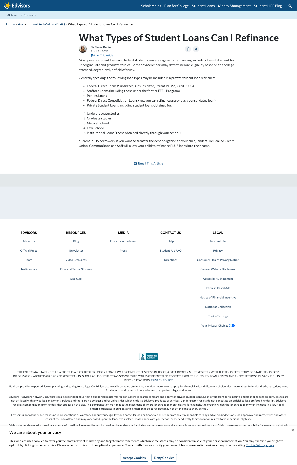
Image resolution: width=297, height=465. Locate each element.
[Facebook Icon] (188, 49)
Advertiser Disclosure (23, 15)
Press (123, 250)
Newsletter (76, 250)
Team (28, 259)
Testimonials (29, 269)
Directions (170, 259)
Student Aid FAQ (170, 250)
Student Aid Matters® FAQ (45, 24)
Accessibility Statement (218, 278)
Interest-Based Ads (218, 288)
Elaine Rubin (103, 47)
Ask (20, 24)
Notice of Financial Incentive (218, 297)
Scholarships (151, 5)
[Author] (83, 48)
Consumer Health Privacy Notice (218, 259)
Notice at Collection (218, 306)
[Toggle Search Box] (290, 5)
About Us (29, 241)
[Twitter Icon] (196, 49)
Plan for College (176, 5)
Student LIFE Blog (268, 5)
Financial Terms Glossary (76, 269)
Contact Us (170, 232)
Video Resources (75, 259)
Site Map (76, 278)
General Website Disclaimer (217, 269)
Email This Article (150, 163)
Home (10, 24)
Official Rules (28, 250)
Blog (76, 241)
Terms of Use (218, 241)
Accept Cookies (134, 458)
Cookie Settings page (260, 445)
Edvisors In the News (123, 241)
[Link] (148, 356)
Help (171, 241)
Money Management (234, 5)
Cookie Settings (218, 316)
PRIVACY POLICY (162, 380)
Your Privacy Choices (214, 325)
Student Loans (203, 5)
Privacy (218, 250)
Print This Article (103, 55)
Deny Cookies (164, 458)
